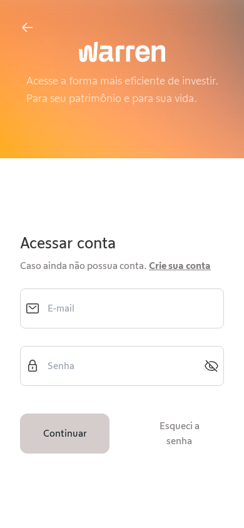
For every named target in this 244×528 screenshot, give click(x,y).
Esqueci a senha (180, 433)
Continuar (65, 433)
